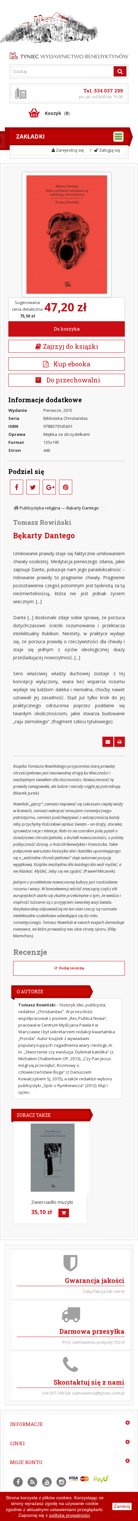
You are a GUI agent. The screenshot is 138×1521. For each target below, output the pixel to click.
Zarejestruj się (69, 150)
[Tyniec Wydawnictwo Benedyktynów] (69, 55)
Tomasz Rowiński (42, 522)
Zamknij (122, 1506)
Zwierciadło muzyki (52, 1202)
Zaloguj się (109, 150)
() (57, 113)
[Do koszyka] (63, 1213)
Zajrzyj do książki (69, 346)
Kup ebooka (69, 364)
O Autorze (30, 992)
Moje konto (26, 1462)
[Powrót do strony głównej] (16, 508)
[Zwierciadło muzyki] (53, 1158)
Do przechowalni (72, 380)
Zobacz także (34, 1115)
